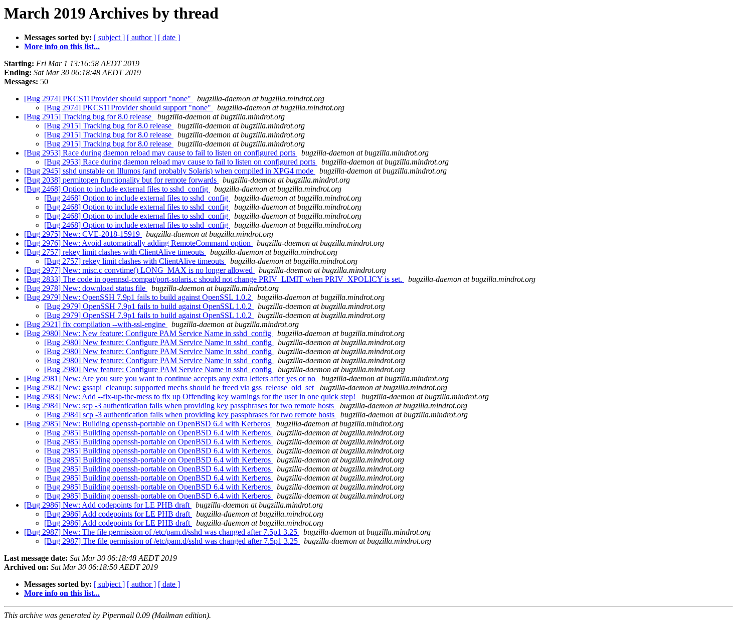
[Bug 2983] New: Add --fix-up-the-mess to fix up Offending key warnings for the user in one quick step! (190, 396)
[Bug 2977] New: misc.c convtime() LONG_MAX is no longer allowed (139, 270)
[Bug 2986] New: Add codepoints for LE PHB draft (108, 505)
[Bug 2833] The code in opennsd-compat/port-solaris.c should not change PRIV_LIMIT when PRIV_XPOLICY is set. (214, 279)
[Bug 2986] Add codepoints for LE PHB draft (118, 514)
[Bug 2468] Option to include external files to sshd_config (117, 189)
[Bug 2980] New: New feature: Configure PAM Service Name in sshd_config (148, 333)
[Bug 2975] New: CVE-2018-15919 (83, 234)
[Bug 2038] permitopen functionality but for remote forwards (121, 180)
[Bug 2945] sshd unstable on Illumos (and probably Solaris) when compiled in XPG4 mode (169, 171)
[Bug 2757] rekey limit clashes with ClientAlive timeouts (115, 252)
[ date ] (169, 37)
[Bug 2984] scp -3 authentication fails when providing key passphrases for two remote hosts (190, 414)
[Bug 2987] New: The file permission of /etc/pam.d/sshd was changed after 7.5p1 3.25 (161, 532)
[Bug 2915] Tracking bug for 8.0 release (88, 116)
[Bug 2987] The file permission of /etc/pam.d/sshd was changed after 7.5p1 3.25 (172, 541)
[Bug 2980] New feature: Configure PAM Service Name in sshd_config (159, 342)
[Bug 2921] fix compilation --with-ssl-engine (95, 324)
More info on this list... (62, 46)
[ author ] (141, 37)
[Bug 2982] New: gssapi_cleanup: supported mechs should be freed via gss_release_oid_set (170, 387)
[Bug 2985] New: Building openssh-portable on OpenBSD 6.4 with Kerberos (148, 423)
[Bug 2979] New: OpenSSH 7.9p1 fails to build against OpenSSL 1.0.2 (138, 297)
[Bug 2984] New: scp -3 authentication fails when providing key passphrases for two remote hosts (180, 405)
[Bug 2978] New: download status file (85, 288)
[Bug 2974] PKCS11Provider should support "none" (108, 98)
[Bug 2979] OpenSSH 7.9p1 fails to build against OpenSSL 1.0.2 (149, 306)
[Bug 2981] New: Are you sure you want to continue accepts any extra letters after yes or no (170, 378)
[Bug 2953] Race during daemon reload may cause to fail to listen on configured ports (160, 152)
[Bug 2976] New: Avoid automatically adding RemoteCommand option (138, 243)
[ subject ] (109, 37)
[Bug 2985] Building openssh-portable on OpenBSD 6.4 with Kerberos (158, 432)
